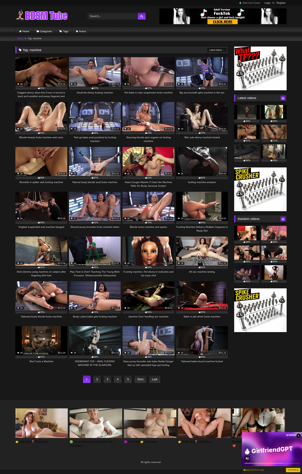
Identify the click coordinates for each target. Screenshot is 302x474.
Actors (82, 31)
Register (281, 2)
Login (267, 2)
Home (26, 31)
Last (154, 379)
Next (140, 379)
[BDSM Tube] (41, 16)
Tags (65, 31)
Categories (46, 31)
